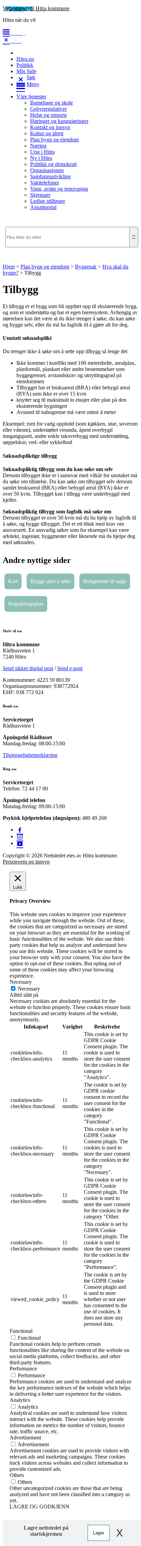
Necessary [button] (21, 982)
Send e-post (69, 668)
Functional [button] (21, 1331)
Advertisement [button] (25, 1437)
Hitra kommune (21, 644)
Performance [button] (23, 1368)
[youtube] (19, 843)
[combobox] (70, 237)
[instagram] (19, 836)
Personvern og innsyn (26, 862)
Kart (13, 581)
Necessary (29, 989)
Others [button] (17, 1475)
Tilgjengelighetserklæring (30, 755)
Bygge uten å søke (50, 581)
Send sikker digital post (28, 668)
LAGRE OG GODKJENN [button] (39, 1506)
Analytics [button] (20, 1400)
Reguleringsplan (25, 604)
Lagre (98, 1532)
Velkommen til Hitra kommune (36, 8)
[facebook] (19, 829)
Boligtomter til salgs (104, 581)
